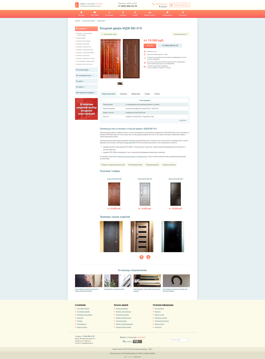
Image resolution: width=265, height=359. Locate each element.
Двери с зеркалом (83, 55)
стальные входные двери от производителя (132, 156)
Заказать (150, 45)
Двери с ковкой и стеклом (86, 58)
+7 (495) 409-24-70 (127, 6)
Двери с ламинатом (84, 47)
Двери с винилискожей (85, 50)
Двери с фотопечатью (85, 64)
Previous (141, 257)
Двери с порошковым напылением (84, 34)
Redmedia (137, 357)
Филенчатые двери (83, 41)
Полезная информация (163, 305)
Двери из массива (83, 44)
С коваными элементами (85, 61)
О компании (80, 305)
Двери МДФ (81, 38)
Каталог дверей (121, 305)
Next (148, 257)
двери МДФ (129, 143)
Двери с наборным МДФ (85, 52)
